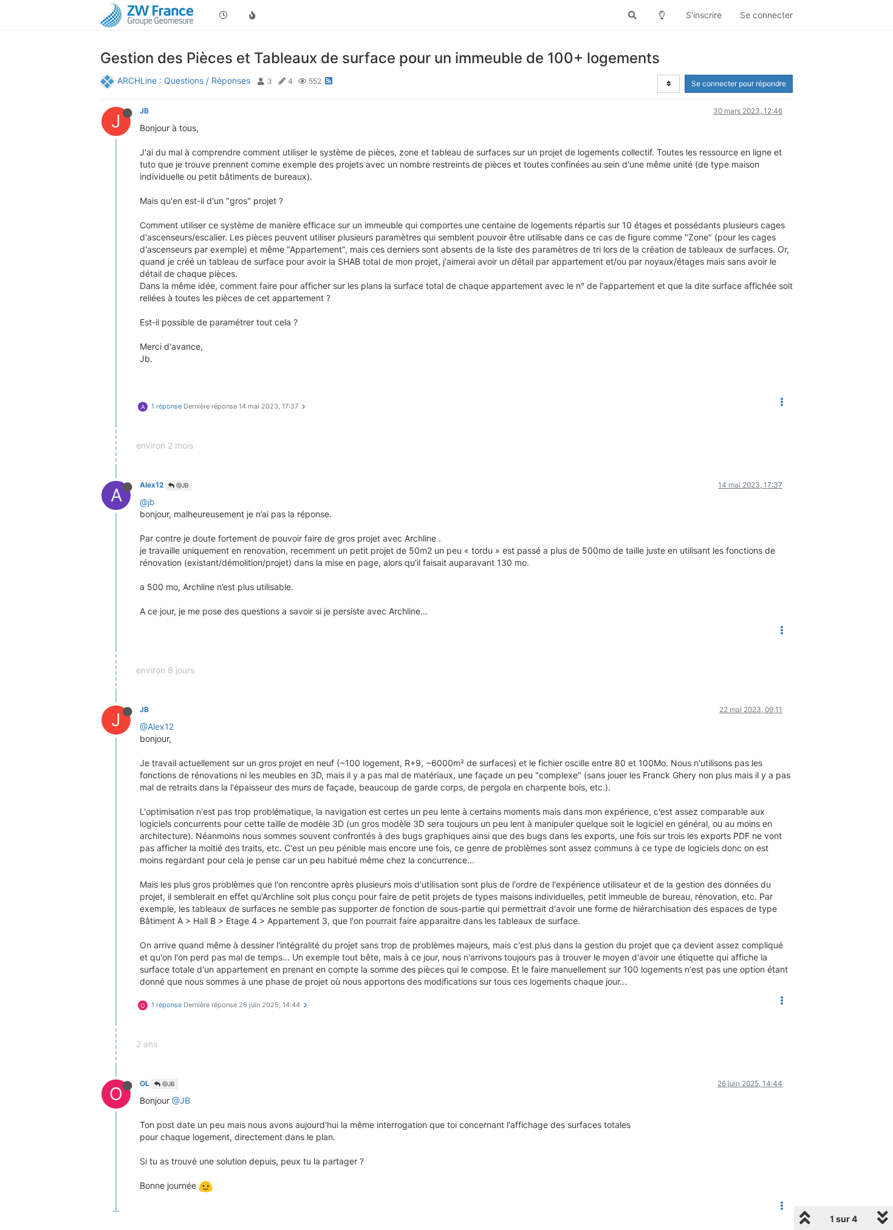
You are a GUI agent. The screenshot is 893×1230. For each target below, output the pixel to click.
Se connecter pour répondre (738, 83)
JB (144, 110)
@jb (147, 502)
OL (144, 1083)
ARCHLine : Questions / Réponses (183, 80)
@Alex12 (157, 726)
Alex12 (151, 484)
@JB (181, 485)
